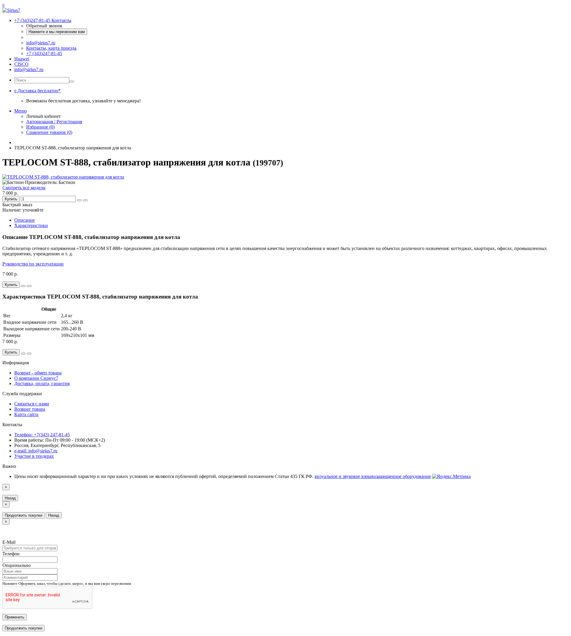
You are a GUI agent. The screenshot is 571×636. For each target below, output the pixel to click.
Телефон (11, 553)
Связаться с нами (31, 403)
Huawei (21, 58)
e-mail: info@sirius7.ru (35, 450)
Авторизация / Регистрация (54, 121)
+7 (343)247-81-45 (44, 53)
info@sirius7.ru (40, 42)
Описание (24, 220)
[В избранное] (79, 200)
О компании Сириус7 (36, 378)
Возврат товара (29, 409)
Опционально (16, 565)
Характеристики (31, 225)
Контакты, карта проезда (51, 48)
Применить (14, 617)
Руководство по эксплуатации (33, 263)
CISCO (21, 64)
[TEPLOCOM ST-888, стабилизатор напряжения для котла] (63, 176)
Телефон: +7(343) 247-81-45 (42, 434)
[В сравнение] (85, 200)
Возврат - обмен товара (38, 372)
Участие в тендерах (34, 456)
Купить (11, 199)
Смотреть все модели (24, 187)
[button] (37, 90)
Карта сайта (26, 414)
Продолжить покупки (23, 515)
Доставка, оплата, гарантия (42, 383)
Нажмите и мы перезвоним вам (57, 31)
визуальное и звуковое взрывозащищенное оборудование (373, 476)
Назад (10, 498)
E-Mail (8, 542)
